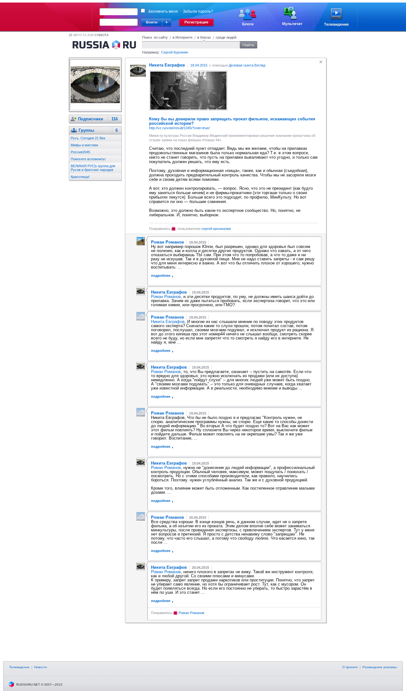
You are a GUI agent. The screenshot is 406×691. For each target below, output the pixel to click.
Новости (40, 667)
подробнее (160, 275)
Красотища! (80, 177)
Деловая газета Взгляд (247, 65)
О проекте (350, 667)
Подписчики (90, 119)
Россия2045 (80, 152)
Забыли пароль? (198, 11)
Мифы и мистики (84, 145)
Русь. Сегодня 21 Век (88, 138)
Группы (86, 130)
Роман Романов (166, 296)
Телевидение (19, 667)
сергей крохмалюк (216, 229)
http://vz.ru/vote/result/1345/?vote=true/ (179, 128)
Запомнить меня (163, 11)
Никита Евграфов (168, 321)
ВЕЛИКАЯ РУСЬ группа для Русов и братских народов (93, 168)
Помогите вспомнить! (88, 159)
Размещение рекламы (380, 667)
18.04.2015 (198, 65)
